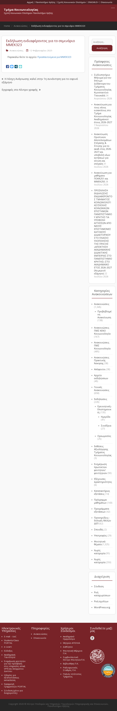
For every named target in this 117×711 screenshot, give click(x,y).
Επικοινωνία (106, 2)
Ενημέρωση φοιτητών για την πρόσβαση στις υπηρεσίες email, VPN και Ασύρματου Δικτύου (15, 666)
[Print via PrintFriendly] (20, 66)
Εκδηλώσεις (100, 399)
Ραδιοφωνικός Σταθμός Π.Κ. (70, 669)
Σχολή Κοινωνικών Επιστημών (71, 2)
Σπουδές (98, 529)
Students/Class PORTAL (11, 641)
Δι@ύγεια (67, 646)
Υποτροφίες (100, 535)
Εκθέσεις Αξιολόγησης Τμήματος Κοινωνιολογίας (103, 451)
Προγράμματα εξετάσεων (101, 510)
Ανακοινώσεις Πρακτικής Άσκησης (101, 360)
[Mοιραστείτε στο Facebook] (7, 66)
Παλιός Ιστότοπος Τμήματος (72, 675)
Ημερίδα (105, 416)
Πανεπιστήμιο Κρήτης (45, 2)
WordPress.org (102, 607)
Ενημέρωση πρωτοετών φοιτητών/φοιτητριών (100, 469)
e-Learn (8, 646)
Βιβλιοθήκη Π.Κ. (71, 663)
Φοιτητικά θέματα (99, 543)
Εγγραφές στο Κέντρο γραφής (20, 89)
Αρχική (30, 2)
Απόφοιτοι (100, 369)
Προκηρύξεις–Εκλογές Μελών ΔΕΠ (102, 520)
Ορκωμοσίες (104, 436)
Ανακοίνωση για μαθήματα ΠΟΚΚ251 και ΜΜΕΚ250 (102, 177)
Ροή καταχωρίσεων (102, 594)
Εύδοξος (8, 650)
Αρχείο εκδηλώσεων (101, 377)
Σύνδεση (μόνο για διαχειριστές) (13, 691)
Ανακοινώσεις (16, 50)
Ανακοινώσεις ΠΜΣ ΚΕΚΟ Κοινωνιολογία (102, 330)
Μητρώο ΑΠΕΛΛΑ (71, 642)
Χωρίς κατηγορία (99, 552)
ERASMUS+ (93, 2)
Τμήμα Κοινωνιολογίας (21, 10)
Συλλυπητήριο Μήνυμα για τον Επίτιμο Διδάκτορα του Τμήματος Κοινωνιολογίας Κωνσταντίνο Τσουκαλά (103, 85)
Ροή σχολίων (101, 601)
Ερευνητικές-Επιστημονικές (104, 409)
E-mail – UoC (10, 636)
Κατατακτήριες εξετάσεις (102, 492)
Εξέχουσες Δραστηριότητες (103, 480)
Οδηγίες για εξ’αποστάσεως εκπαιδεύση (11, 677)
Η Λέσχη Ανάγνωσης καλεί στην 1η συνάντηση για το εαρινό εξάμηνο (40, 80)
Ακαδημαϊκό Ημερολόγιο (69, 637)
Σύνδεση (99, 586)
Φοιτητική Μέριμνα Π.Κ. (72, 652)
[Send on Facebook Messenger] (11, 66)
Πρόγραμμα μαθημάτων (100, 501)
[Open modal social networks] (16, 66)
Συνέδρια (106, 425)
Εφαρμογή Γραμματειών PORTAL (15, 685)
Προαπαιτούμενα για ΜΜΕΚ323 (54, 57)
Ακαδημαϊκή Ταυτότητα (9, 656)
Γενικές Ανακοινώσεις (101, 389)
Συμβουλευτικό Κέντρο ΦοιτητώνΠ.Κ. (74, 658)
